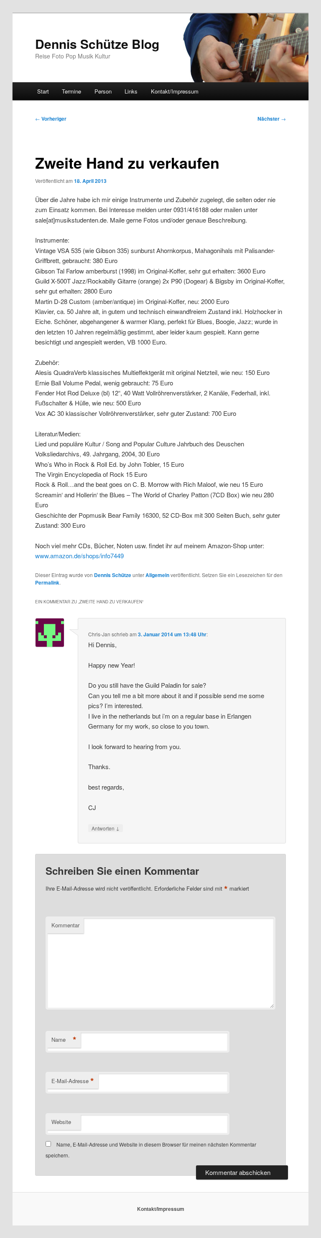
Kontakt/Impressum (175, 91)
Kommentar (65, 925)
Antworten (106, 828)
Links (131, 91)
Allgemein (157, 575)
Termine (71, 91)
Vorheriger (50, 118)
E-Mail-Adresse (72, 1081)
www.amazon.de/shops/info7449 (79, 555)
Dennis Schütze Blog (97, 44)
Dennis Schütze (112, 575)
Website (61, 1122)
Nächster (271, 118)
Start (43, 91)
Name (63, 1039)
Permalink (47, 582)
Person (103, 91)
